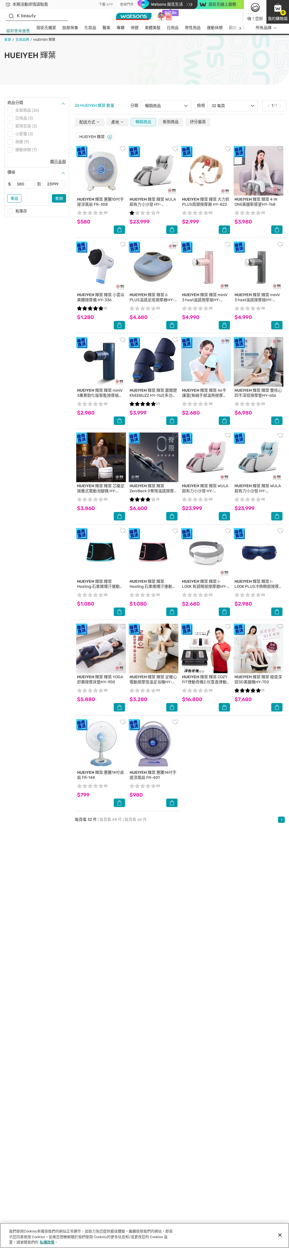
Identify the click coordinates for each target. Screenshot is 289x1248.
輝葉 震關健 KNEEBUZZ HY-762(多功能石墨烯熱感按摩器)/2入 (153, 395)
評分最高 (198, 121)
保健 (135, 27)
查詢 (59, 198)
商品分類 (15, 102)
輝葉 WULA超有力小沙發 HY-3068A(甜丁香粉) (205, 491)
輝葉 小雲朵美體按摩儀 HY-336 (100, 297)
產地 (115, 122)
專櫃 (120, 27)
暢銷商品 (143, 121)
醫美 (106, 27)
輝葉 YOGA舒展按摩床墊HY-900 (100, 679)
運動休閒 (215, 27)
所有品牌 (264, 27)
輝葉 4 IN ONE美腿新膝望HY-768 (256, 202)
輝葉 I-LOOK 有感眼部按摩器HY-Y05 (204, 586)
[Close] (110, 137)
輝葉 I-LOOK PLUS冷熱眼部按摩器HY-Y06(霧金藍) (257, 586)
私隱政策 (47, 1242)
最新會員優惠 (18, 30)
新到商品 (171, 121)
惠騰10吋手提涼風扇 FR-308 (100, 202)
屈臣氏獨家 (46, 27)
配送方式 (87, 122)
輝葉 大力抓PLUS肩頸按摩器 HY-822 (205, 202)
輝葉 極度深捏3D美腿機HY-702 (258, 679)
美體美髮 (153, 27)
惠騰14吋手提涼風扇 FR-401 (153, 775)
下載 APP (106, 4)
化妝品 (90, 27)
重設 (14, 198)
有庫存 (21, 211)
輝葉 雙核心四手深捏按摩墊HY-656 (258, 393)
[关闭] (280, 1235)
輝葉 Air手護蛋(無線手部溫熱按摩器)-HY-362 (204, 395)
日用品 (173, 27)
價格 (11, 172)
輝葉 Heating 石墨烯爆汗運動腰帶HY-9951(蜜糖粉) (153, 586)
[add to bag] (119, 229)
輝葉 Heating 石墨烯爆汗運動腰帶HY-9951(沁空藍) (100, 586)
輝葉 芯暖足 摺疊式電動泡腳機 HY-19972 (100, 491)
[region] (144, 1235)
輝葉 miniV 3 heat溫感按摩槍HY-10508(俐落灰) (257, 299)
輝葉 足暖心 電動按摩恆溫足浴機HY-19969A (153, 682)
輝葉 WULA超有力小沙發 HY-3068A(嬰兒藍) (258, 491)
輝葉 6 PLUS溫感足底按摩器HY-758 (152, 299)
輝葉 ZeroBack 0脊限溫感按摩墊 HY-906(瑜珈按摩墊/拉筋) (153, 494)
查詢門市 (126, 4)
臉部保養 (70, 27)
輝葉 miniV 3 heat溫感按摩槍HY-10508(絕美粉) (204, 299)
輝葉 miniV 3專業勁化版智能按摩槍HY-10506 (99, 395)
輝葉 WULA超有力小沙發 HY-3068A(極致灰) (153, 204)
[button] (277, 12)
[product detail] (101, 171)
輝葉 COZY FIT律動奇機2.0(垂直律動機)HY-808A (204, 682)
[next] (240, 28)
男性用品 (193, 27)
